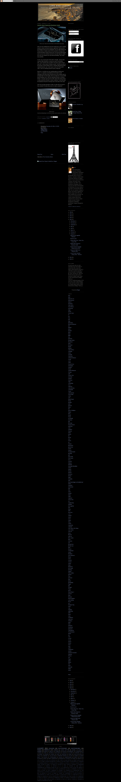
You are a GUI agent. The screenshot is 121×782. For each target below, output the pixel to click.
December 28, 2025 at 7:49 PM (52, 126)
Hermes (69, 475)
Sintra (69, 614)
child (69, 373)
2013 (71, 217)
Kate (69, 507)
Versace (69, 655)
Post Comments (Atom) (48, 156)
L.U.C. (69, 514)
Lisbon (69, 520)
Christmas (70, 380)
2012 (71, 219)
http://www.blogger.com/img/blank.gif (75, 482)
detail (69, 404)
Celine (69, 362)
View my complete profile (74, 206)
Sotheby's (70, 620)
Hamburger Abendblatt (72, 466)
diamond (44, 118)
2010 (71, 259)
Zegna (69, 668)
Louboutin (70, 526)
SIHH (69, 612)
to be (69, 636)
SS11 (69, 623)
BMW (69, 335)
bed (69, 325)
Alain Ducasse (71, 300)
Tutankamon (70, 649)
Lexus (69, 518)
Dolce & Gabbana (71, 410)
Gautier (69, 448)
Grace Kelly (70, 456)
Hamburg (70, 464)
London (69, 523)
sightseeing (70, 611)
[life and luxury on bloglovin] (73, 162)
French (69, 440)
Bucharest (70, 345)
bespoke (70, 330)
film (69, 435)
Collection (70, 386)
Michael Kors (71, 544)
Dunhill (69, 415)
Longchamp (70, 525)
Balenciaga (70, 322)
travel (69, 644)
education (70, 419)
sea (69, 603)
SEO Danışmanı (44, 131)
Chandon (70, 367)
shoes (69, 606)
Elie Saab (70, 423)
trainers (69, 643)
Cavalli (69, 359)
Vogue (69, 659)
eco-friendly (70, 418)
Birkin (69, 332)
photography (70, 582)
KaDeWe (70, 504)
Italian (69, 494)
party (69, 579)
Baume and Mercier (72, 324)
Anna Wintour (71, 306)
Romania (70, 596)
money (69, 552)
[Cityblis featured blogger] (73, 72)
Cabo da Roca (71, 349)
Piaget (69, 584)
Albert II (69, 302)
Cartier (69, 353)
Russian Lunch (73, 238)
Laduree (69, 515)
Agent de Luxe (71, 298)
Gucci (69, 459)
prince (69, 590)
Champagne (70, 365)
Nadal (69, 565)
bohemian (70, 338)
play (69, 585)
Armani (69, 311)
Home (52, 154)
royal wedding (71, 600)
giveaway (70, 453)
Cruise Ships (70, 394)
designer (70, 402)
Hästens (70, 472)
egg (69, 421)
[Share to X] (56, 117)
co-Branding (70, 383)
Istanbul (69, 493)
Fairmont (70, 431)
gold (69, 455)
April (72, 228)
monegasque (70, 550)
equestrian (70, 426)
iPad (69, 488)
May (72, 226)
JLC (69, 501)
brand (69, 343)
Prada (69, 588)
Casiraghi (70, 354)
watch (69, 660)
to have (69, 638)
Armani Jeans (71, 313)
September (73, 224)
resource (70, 593)
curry (69, 397)
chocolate (70, 376)
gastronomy (70, 447)
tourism (69, 641)
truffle (69, 647)
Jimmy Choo (70, 499)
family (69, 432)
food (69, 439)
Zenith (69, 670)
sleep (69, 616)
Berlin (69, 329)
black (69, 333)
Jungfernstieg (71, 502)
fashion (69, 434)
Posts (71, 31)
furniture (69, 443)
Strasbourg (70, 627)
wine (69, 663)
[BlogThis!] (54, 117)
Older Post (64, 154)
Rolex (69, 595)
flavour (69, 437)
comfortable (70, 389)
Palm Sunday (71, 572)
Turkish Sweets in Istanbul (77, 118)
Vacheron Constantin (72, 652)
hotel (69, 480)
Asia (69, 317)
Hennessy (70, 474)
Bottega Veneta (71, 340)
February (73, 232)
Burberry (70, 348)
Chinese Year (71, 375)
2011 (71, 257)
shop (69, 608)
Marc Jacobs (70, 537)
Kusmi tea (70, 512)
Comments (72, 33)
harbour (69, 469)
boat (69, 337)
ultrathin (69, 651)
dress (69, 413)
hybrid (69, 483)
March (72, 230)
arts (69, 316)
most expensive (71, 555)
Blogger (78, 289)
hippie (69, 477)
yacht (69, 665)
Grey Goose (70, 458)
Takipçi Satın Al (44, 128)
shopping (70, 609)
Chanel (69, 368)
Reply (42, 132)
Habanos (70, 463)
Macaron (70, 534)
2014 (71, 215)
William (69, 662)
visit (69, 657)
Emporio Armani (71, 424)
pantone (69, 574)
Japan (69, 496)
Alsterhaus (70, 303)
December (73, 221)
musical (69, 561)
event (69, 427)
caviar (69, 361)
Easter (69, 416)
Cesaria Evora (71, 364)
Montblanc (70, 553)
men (69, 542)
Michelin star (70, 545)
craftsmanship (71, 392)
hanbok (69, 467)
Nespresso (70, 566)
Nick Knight (70, 568)
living (69, 521)
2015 (71, 214)
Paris (69, 576)
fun (68, 442)
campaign (70, 351)
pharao (69, 580)
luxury (48, 118)
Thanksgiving (71, 630)
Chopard (70, 378)
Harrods (69, 470)
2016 (71, 212)
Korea (69, 509)
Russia (69, 601)
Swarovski (70, 628)
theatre (69, 633)
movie (69, 558)
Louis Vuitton (71, 529)
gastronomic (70, 445)
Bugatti (69, 346)
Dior (69, 408)
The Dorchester (71, 631)
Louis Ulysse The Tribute (73, 528)
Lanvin (69, 517)
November (73, 222)
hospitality (70, 478)
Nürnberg (70, 569)
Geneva (69, 450)
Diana (69, 407)
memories (70, 541)
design (69, 400)
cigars (69, 381)
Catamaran (70, 356)
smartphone (70, 617)
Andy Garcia (70, 305)
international (70, 486)
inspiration (70, 485)
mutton (69, 563)
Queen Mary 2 (71, 592)
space (69, 622)
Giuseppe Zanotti (71, 451)
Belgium (69, 327)
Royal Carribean (71, 598)
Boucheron (70, 341)
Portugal (70, 587)
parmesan (70, 577)
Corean (69, 391)
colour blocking (71, 388)
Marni (69, 539)
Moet (69, 547)
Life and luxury (60, 6)
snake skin (70, 619)
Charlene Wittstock (72, 370)
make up (70, 536)
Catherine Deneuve (72, 357)
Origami (69, 571)
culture (69, 396)
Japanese (70, 498)
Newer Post (39, 154)
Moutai (69, 557)
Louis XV (70, 531)
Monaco (69, 549)
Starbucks (70, 625)
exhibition (70, 429)
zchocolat (70, 667)
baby (69, 321)
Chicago (69, 372)
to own (69, 639)
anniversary (70, 308)
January (72, 233)
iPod (69, 490)
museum (70, 560)
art (68, 314)
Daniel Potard (71, 399)
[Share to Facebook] (57, 117)
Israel (69, 491)
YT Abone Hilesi (44, 130)
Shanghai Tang (71, 604)
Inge (75, 167)
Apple (69, 310)
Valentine (70, 654)
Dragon (69, 412)
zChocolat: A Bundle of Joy (77, 104)
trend (69, 646)
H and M (70, 461)
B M (69, 319)
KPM (69, 510)
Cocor (69, 384)
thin (69, 635)
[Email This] (53, 117)
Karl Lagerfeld (71, 506)
